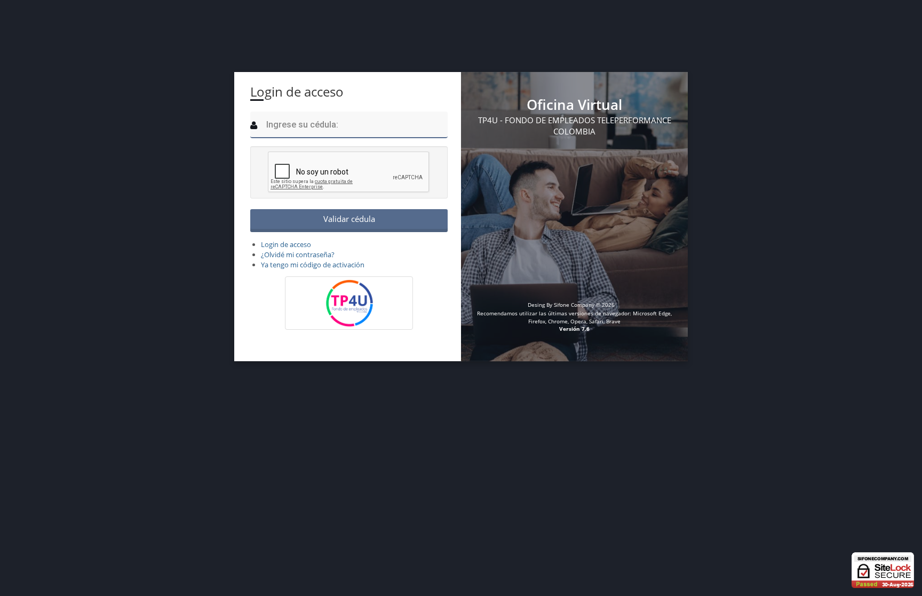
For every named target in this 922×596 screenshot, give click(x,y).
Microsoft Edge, (652, 313)
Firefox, (538, 321)
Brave (613, 321)
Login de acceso (286, 244)
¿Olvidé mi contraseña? (298, 254)
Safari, (597, 321)
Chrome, (558, 321)
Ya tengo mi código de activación (312, 264)
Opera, (578, 321)
